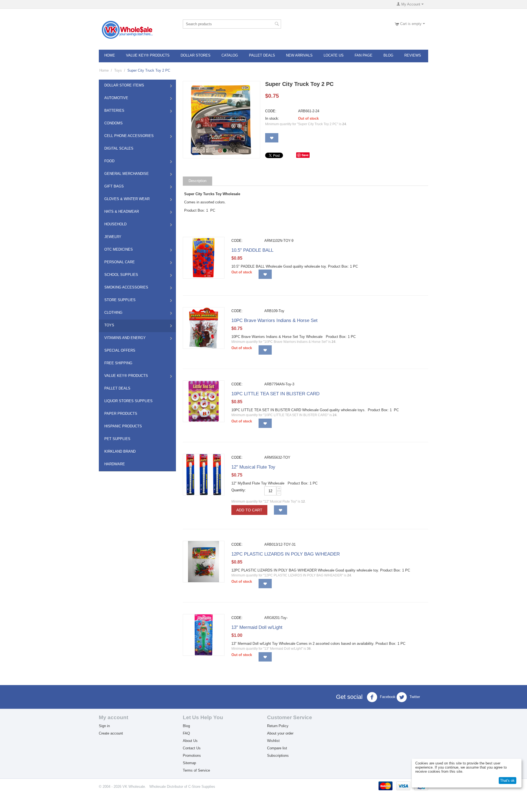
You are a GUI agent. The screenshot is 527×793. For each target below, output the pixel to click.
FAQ (186, 733)
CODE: (270, 111)
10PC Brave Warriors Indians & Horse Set (274, 320)
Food (109, 161)
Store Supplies (120, 300)
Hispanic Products (123, 426)
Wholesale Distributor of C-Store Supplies (182, 786)
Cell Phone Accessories (129, 136)
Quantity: (238, 490)
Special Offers (119, 350)
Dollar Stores (196, 55)
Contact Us (192, 748)
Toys (118, 70)
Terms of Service (196, 770)
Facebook (387, 697)
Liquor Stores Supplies (128, 401)
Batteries (114, 110)
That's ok (507, 780)
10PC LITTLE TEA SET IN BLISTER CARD (275, 393)
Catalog (230, 55)
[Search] (277, 24)
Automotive (116, 98)
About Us (190, 741)
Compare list (277, 748)
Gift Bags (114, 186)
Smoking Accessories (126, 287)
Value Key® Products (148, 55)
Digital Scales (118, 148)
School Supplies (121, 275)
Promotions (192, 755)
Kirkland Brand (120, 451)
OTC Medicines (118, 249)
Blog (388, 55)
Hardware (114, 464)
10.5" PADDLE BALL (252, 250)
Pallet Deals (262, 55)
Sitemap (189, 763)
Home (109, 55)
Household (115, 224)
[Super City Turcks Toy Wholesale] (221, 119)
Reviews (412, 55)
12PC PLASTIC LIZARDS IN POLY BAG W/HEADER (285, 554)
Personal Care (119, 262)
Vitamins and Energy (125, 338)
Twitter (414, 697)
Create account (111, 733)
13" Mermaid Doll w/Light (256, 627)
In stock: (272, 118)
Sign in (104, 726)
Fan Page (363, 55)
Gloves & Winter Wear (127, 199)
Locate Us (334, 55)
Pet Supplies (117, 439)
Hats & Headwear (121, 211)
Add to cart (249, 510)
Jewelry (112, 237)
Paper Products (120, 413)
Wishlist (273, 741)
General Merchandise (126, 174)
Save (305, 155)
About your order (280, 733)
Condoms (113, 123)
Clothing (113, 312)
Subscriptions (278, 755)
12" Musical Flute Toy (253, 467)
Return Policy (277, 726)
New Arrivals (299, 55)
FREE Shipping (118, 363)
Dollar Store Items (124, 85)
